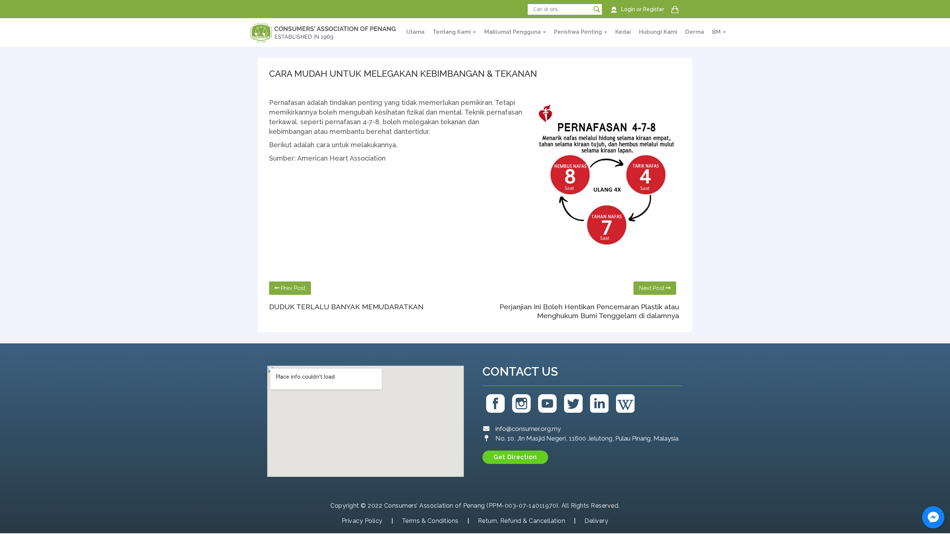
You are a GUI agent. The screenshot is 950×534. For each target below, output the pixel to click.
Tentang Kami (452, 32)
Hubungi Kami (658, 32)
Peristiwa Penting (578, 32)
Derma (694, 32)
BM (717, 32)
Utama (415, 32)
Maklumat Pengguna (513, 32)
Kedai (623, 32)
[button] (515, 457)
